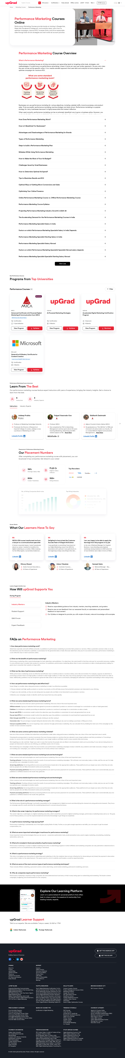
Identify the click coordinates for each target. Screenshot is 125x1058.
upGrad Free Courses (14, 975)
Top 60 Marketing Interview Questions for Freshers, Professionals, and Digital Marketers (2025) (61, 991)
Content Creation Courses (70, 988)
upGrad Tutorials (13, 972)
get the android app (106, 951)
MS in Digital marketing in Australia (72, 1040)
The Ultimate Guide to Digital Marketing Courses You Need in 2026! (26, 997)
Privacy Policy (39, 974)
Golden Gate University (15, 1032)
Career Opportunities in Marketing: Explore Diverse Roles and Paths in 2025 (56, 1002)
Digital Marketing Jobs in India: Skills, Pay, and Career (50, 1041)
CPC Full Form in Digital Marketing (18, 999)
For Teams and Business (15, 977)
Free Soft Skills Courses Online (17, 1019)
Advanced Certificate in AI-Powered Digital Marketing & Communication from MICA (26, 314)
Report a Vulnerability (41, 977)
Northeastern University (15, 1038)
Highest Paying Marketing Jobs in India (19, 996)
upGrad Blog (12, 971)
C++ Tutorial (66, 1024)
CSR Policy (39, 975)
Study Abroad (12, 978)
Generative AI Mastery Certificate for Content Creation (24, 355)
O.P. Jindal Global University (16, 1034)
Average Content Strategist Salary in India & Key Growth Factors (53, 1040)
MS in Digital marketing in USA (71, 1034)
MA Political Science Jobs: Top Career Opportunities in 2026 (25, 993)
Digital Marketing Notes (15, 994)
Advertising (66, 1000)
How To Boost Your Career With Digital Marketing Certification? (53, 999)
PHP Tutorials (66, 1010)
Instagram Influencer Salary (43, 1034)
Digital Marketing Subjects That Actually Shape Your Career (24, 990)
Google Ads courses (68, 993)
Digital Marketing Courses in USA (72, 1032)
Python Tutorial (67, 1018)
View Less (62, 264)
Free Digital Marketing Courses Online (19, 1016)
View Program (19, 328)
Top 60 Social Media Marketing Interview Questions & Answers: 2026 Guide (56, 993)
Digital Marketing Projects (15, 991)
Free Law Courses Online (15, 1012)
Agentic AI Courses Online (98, 1010)
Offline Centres (40, 969)
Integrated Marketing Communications (19, 988)
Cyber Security (67, 1012)
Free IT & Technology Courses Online (18, 1013)
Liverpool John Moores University (17, 1037)
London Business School (15, 1041)
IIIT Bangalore (12, 1046)
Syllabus (36, 328)
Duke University (13, 1044)
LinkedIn (15, 557)
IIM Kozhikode (12, 1035)
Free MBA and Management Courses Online (20, 1018)
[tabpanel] (62, 423)
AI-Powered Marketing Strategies (58, 313)
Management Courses (97, 1021)
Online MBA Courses (96, 1018)
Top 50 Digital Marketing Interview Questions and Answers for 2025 (54, 994)
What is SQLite (67, 1021)
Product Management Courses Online (73, 990)
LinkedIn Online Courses (69, 999)
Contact (38, 968)
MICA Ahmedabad (13, 1040)
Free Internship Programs (15, 1010)
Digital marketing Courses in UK (71, 1035)
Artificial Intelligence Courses (98, 1012)
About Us (11, 968)
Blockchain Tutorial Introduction (71, 1015)
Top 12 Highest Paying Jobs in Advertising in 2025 (49, 1037)
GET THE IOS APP (106, 955)
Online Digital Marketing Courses (99, 1019)
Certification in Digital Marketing (44, 1010)
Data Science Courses (97, 1016)
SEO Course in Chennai (97, 988)
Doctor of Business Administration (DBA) (101, 1013)
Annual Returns (40, 978)
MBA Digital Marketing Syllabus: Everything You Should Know (52, 1046)
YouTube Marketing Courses (70, 997)
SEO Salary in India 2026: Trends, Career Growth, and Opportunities (54, 1044)
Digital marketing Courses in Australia (73, 1038)
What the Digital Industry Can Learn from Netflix (49, 997)
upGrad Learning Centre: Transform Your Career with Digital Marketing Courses (57, 990)
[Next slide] (120, 424)
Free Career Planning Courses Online (18, 1015)
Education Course (95, 1022)
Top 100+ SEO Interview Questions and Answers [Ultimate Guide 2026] (54, 996)
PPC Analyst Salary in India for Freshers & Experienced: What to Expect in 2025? (57, 1032)
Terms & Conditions (41, 972)
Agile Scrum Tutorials (68, 1016)
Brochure (108, 328)
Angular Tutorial (67, 1019)
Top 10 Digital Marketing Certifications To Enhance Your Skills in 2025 (54, 988)
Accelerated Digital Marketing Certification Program (98, 314)
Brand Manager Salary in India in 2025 (46, 1035)
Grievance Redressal (41, 971)
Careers (11, 969)
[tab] (13, 406)
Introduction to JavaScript (70, 1013)
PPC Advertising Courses (69, 994)
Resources (11, 974)
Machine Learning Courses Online (100, 1015)
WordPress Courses (68, 996)
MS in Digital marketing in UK (71, 1037)
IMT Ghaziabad (13, 1043)
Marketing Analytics (68, 991)
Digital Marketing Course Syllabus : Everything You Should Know (53, 1043)
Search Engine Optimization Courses (73, 1002)
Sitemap (38, 980)
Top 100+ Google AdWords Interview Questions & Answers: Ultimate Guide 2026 (57, 1000)
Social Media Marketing (69, 1022)
